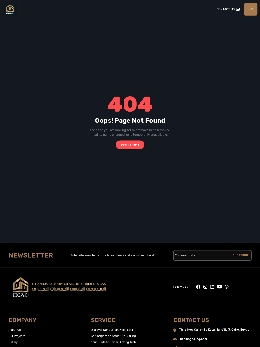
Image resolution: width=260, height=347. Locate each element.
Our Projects (16, 336)
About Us (14, 329)
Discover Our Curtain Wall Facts (112, 329)
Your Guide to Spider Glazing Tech (113, 342)
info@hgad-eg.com (193, 339)
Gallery (13, 342)
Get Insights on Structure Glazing (113, 336)
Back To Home (130, 144)
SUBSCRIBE (241, 255)
